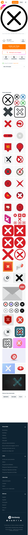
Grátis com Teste (14, 46)
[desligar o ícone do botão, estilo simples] (8, 171)
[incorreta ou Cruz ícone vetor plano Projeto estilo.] (8, 123)
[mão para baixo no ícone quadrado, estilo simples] (8, 315)
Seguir (23, 41)
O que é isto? (15, 63)
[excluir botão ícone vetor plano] (8, 523)
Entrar (21, 2)
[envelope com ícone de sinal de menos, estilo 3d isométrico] (8, 433)
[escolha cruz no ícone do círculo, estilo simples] (8, 231)
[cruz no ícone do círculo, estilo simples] (8, 255)
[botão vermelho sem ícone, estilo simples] (8, 291)
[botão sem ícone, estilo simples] (8, 183)
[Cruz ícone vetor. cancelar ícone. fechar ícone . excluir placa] (8, 100)
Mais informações (7, 66)
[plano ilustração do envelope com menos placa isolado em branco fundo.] (13, 459)
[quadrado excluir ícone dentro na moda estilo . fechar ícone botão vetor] (8, 135)
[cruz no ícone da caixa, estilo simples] (8, 219)
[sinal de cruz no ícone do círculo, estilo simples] (8, 243)
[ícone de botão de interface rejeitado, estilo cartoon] (8, 422)
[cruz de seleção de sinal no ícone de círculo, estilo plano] (8, 267)
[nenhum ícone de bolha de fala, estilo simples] (8, 195)
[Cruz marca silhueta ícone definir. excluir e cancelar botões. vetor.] (13, 478)
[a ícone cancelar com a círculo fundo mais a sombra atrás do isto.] (19, 433)
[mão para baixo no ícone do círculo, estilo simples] (8, 159)
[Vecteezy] (2, 2)
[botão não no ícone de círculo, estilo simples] (8, 327)
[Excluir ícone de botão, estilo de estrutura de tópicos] (19, 522)
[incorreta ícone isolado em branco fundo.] (8, 511)
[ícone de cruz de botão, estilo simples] (8, 207)
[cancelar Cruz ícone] (8, 499)
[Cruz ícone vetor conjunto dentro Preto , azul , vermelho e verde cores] (8, 111)
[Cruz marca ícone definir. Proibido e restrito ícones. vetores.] (13, 471)
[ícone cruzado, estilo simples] (8, 147)
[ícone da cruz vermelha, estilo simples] (8, 279)
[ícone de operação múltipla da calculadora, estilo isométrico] (19, 326)
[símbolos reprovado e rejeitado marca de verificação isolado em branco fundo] (8, 487)
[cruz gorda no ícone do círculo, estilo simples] (8, 303)
